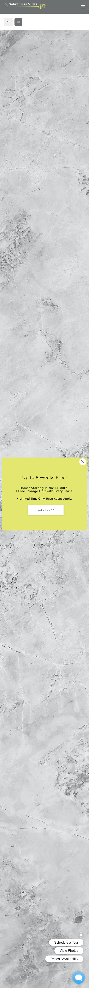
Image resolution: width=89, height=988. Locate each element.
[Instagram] (16, 314)
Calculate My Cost (45, 160)
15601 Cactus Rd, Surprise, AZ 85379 (33, 298)
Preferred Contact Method (31, 387)
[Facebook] (9, 314)
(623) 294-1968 (18, 306)
